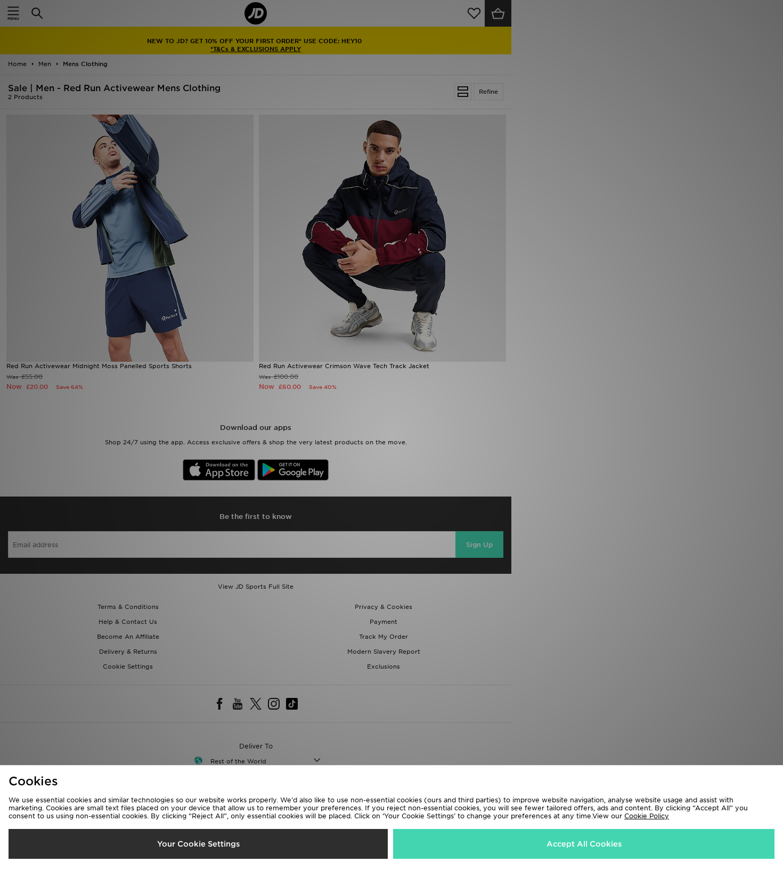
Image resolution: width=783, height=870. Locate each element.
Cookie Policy (646, 816)
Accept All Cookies (584, 844)
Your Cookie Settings (198, 844)
